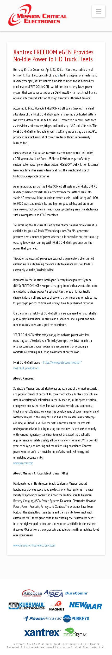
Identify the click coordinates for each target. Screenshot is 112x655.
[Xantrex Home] (43, 633)
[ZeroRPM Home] (75, 633)
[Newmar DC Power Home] (86, 607)
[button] (98, 11)
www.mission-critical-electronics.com (34, 545)
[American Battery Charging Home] (32, 594)
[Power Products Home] (43, 620)
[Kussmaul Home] (27, 607)
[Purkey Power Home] (76, 620)
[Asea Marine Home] (53, 594)
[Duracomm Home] (77, 594)
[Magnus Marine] (57, 607)
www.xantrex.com (23, 463)
